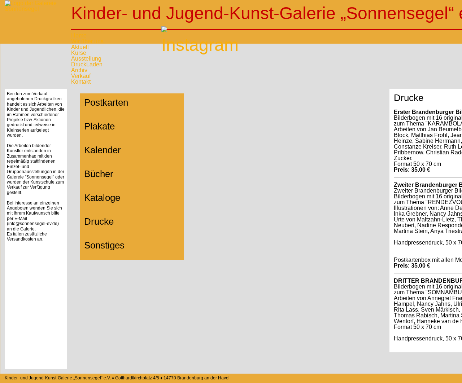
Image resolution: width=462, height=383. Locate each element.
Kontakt (81, 82)
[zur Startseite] (36, 22)
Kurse (78, 53)
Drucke (99, 221)
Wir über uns (87, 41)
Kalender (102, 150)
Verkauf (81, 76)
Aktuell (80, 47)
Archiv (79, 70)
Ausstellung (86, 59)
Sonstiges (104, 245)
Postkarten (106, 102)
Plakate (99, 126)
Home (79, 35)
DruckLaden (87, 64)
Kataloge (102, 197)
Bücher (98, 174)
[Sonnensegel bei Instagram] (170, 35)
